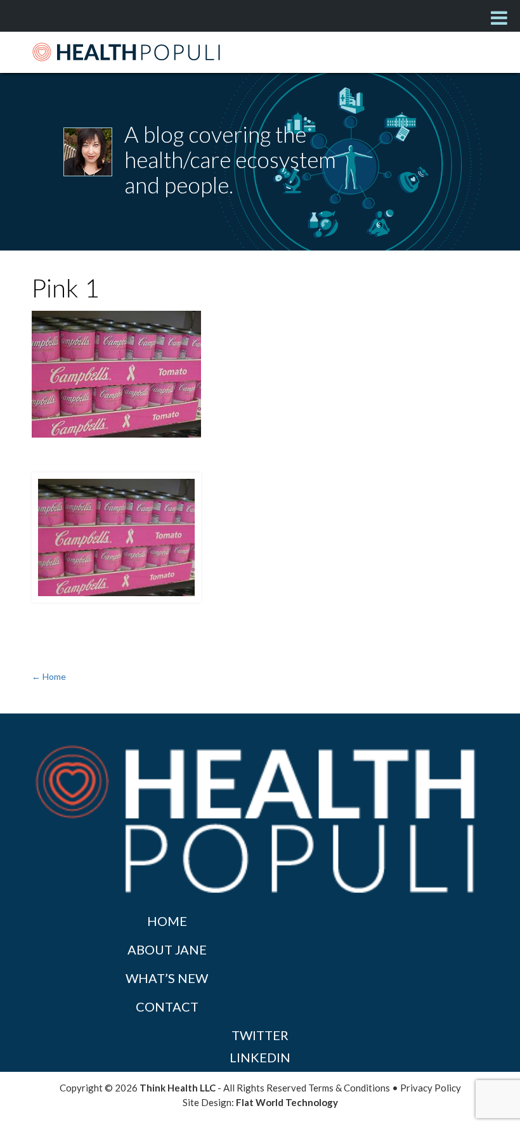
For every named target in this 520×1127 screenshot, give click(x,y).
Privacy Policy (430, 1087)
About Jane (167, 949)
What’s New (167, 978)
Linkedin (260, 1057)
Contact (167, 1006)
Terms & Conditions (349, 1087)
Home (167, 920)
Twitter (260, 1035)
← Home (49, 676)
